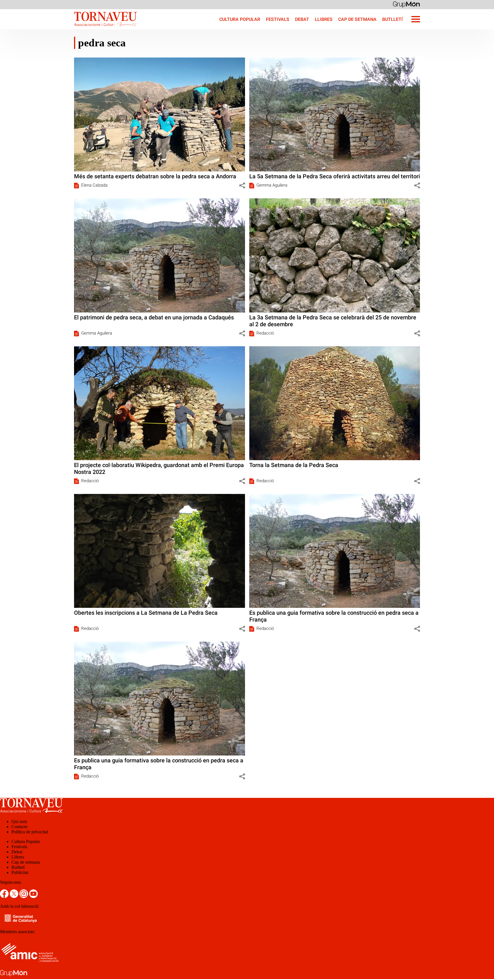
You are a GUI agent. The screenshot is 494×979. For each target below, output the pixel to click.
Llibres (323, 19)
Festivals (277, 19)
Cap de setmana (357, 19)
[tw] (14, 896)
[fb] (5, 896)
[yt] (33, 896)
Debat (302, 19)
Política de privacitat (29, 831)
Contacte (19, 826)
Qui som (19, 821)
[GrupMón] (406, 4)
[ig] (24, 896)
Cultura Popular (239, 19)
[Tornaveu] (68, 27)
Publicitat (19, 872)
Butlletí (392, 19)
